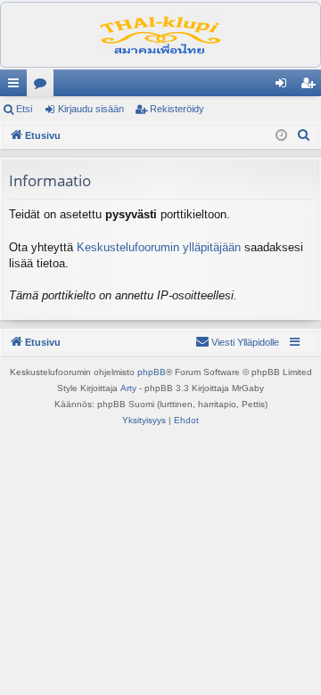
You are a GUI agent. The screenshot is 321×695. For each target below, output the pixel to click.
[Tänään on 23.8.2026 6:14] (281, 136)
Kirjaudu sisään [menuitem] (284, 86)
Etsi (24, 108)
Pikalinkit (17, 86)
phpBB (151, 372)
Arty (128, 388)
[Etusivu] (160, 35)
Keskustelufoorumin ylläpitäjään (159, 247)
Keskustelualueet (44, 86)
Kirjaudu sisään (91, 108)
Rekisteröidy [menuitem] (311, 86)
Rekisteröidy (177, 108)
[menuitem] (304, 135)
